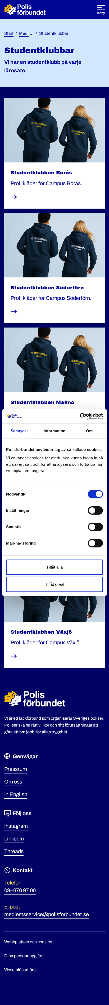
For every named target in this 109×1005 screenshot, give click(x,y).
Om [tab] (89, 431)
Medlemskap (31, 33)
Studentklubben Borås (41, 172)
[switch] (95, 510)
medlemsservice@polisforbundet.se (46, 914)
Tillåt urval (54, 584)
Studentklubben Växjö (41, 632)
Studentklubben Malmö (42, 402)
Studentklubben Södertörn (47, 287)
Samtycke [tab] (20, 431)
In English (15, 794)
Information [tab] (54, 431)
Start (8, 33)
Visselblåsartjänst (21, 970)
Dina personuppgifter (24, 956)
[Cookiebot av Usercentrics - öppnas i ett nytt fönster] (80, 416)
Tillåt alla (54, 567)
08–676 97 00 (20, 890)
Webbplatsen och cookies (28, 942)
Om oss (13, 782)
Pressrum (15, 769)
